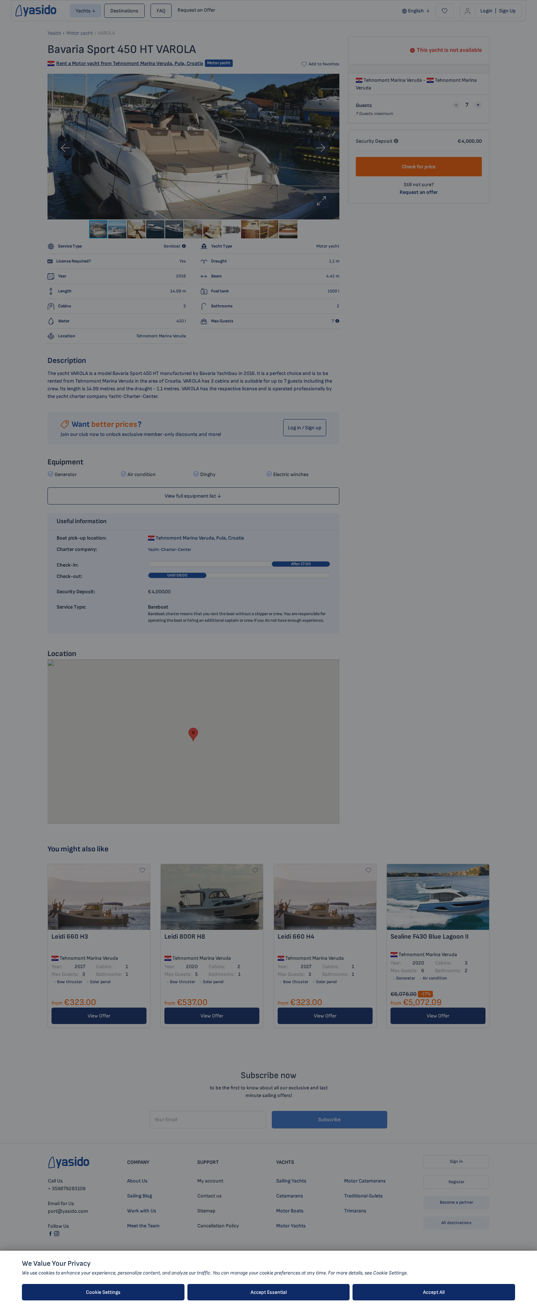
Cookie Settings (103, 1292)
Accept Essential (269, 1292)
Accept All (434, 1292)
